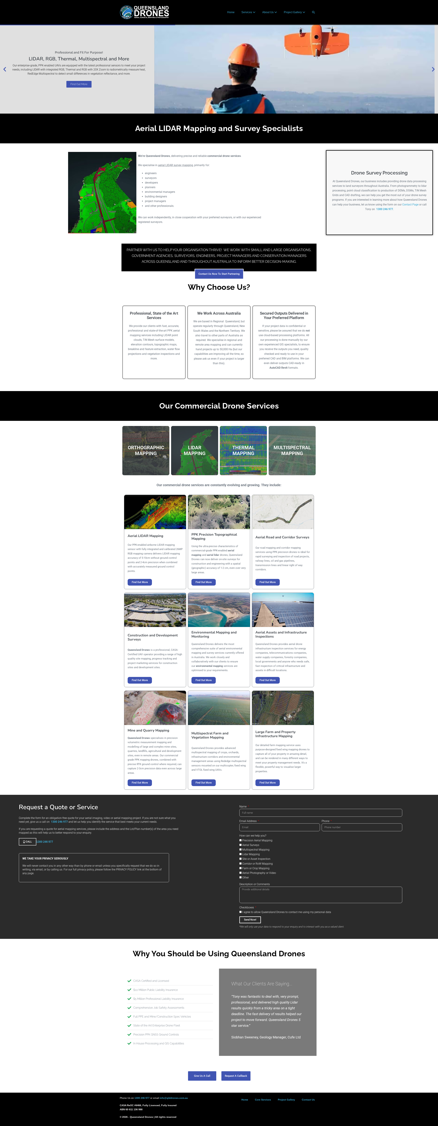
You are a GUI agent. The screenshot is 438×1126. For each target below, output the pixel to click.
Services (247, 12)
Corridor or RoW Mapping (257, 863)
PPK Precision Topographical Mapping (214, 536)
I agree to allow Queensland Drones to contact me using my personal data (286, 912)
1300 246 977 (384, 209)
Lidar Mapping (251, 854)
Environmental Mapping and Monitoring (214, 634)
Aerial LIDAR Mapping (145, 536)
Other (245, 877)
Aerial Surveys (250, 845)
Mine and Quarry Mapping (148, 730)
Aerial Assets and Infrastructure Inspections (281, 634)
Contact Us (308, 1099)
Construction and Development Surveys (153, 637)
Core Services (263, 1099)
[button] (313, 12)
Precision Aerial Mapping (257, 840)
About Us (268, 12)
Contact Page (410, 204)
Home (231, 12)
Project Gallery (293, 12)
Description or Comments (254, 884)
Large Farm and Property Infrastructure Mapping (275, 734)
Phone (326, 821)
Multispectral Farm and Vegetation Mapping (209, 735)
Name (243, 806)
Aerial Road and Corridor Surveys (282, 537)
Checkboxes (247, 907)
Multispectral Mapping (255, 849)
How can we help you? (252, 835)
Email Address (248, 821)
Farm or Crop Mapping (255, 868)
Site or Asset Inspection (256, 858)
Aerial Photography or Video (259, 873)
